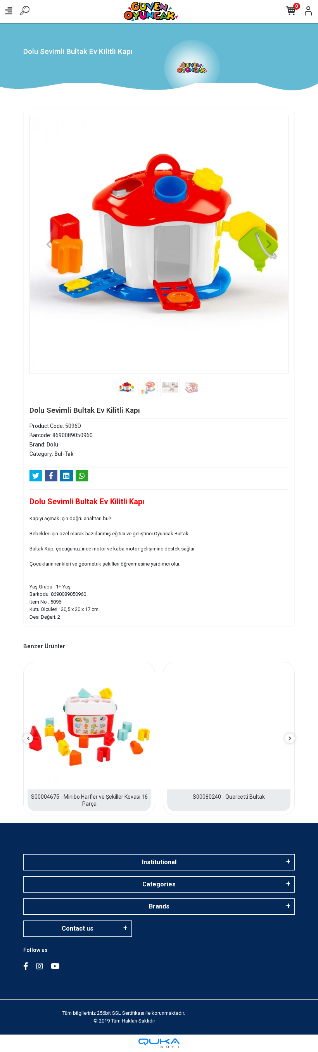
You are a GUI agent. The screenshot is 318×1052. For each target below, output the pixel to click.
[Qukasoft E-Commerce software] (159, 1043)
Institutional (159, 862)
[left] (28, 739)
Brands (159, 906)
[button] (48, 244)
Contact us (77, 928)
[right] (290, 739)
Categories (159, 884)
